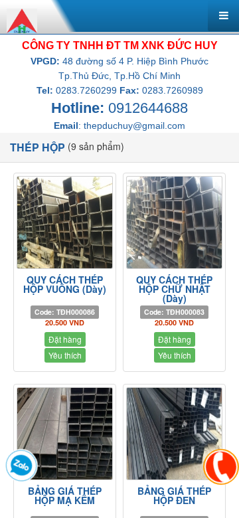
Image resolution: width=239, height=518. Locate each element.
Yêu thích (65, 355)
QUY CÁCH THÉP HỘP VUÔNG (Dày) (64, 284)
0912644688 (148, 108)
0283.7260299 (86, 90)
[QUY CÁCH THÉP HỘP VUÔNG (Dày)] (65, 222)
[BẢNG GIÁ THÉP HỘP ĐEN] (174, 433)
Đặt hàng (65, 339)
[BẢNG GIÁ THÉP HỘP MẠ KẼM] (65, 433)
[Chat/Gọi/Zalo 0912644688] (21, 465)
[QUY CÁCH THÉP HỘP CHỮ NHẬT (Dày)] (174, 222)
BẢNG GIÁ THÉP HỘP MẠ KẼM (65, 495)
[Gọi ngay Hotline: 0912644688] (221, 466)
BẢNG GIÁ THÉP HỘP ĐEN (174, 495)
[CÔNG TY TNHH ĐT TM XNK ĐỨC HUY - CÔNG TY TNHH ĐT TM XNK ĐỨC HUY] (22, 19)
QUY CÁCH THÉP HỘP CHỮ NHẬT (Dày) (174, 289)
